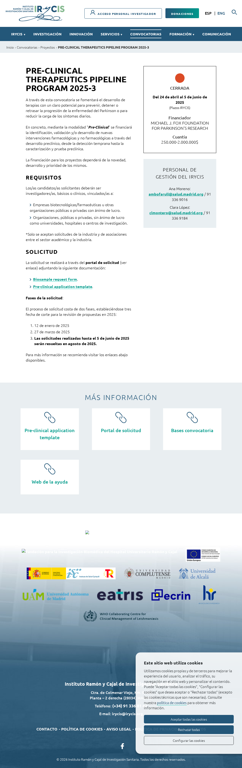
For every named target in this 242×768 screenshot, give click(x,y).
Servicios (111, 34)
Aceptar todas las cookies (189, 719)
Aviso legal (118, 728)
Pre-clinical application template (62, 286)
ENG (221, 13)
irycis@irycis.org (127, 713)
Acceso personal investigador (126, 14)
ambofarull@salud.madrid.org (176, 194)
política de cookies (172, 702)
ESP (208, 13)
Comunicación (216, 34)
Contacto (46, 728)
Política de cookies (82, 728)
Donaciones (182, 14)
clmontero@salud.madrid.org (176, 212)
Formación (181, 34)
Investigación (47, 34)
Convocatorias (145, 34)
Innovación (81, 34)
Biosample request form (55, 279)
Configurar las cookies (189, 740)
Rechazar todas (189, 729)
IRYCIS (18, 34)
